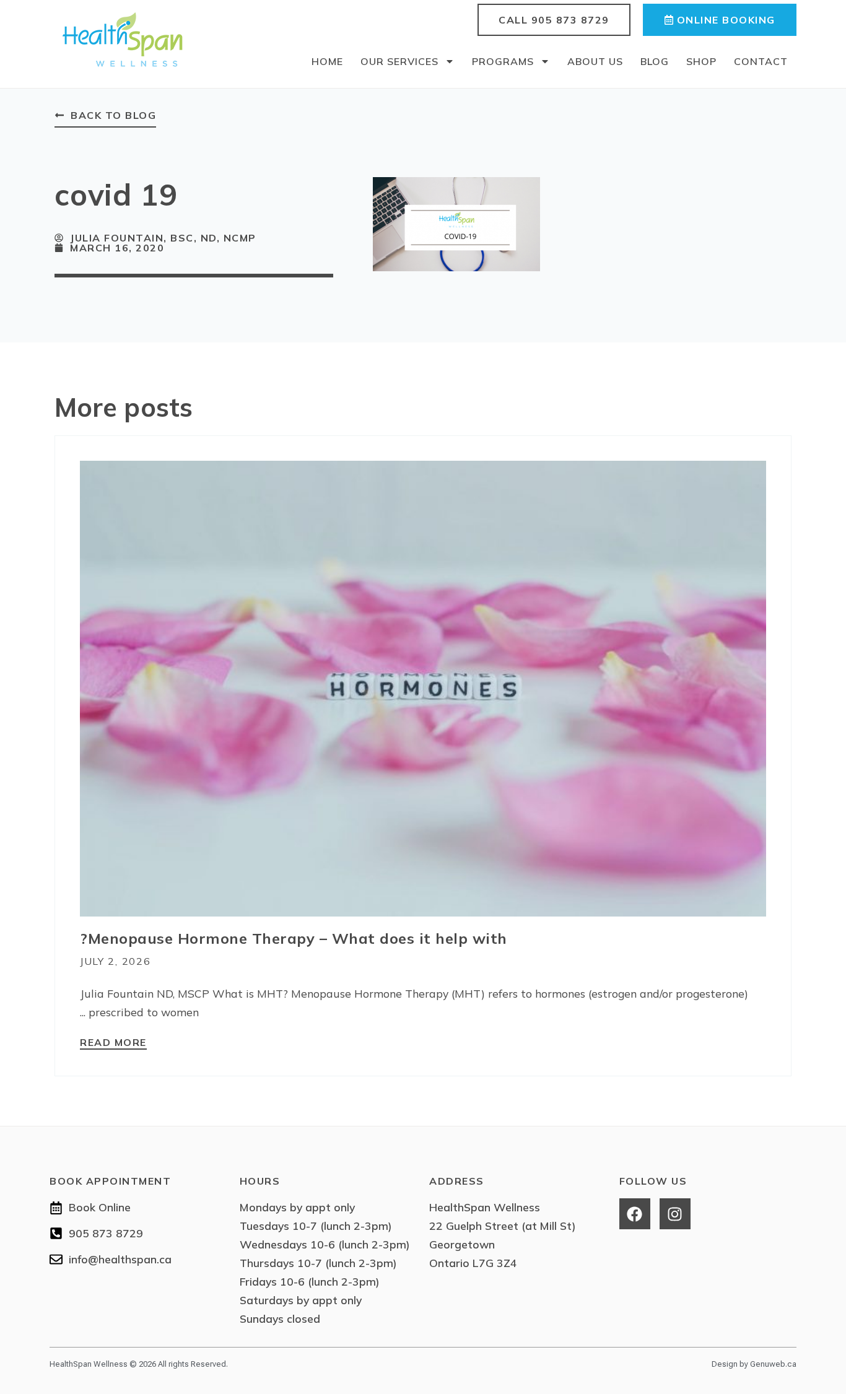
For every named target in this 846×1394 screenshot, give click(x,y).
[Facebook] (634, 1213)
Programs (503, 61)
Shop (701, 61)
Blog (654, 61)
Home (327, 61)
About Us (595, 61)
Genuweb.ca (773, 1364)
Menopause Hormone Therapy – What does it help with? (293, 938)
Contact (761, 61)
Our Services (399, 61)
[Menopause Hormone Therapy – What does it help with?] (423, 688)
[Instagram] (675, 1213)
